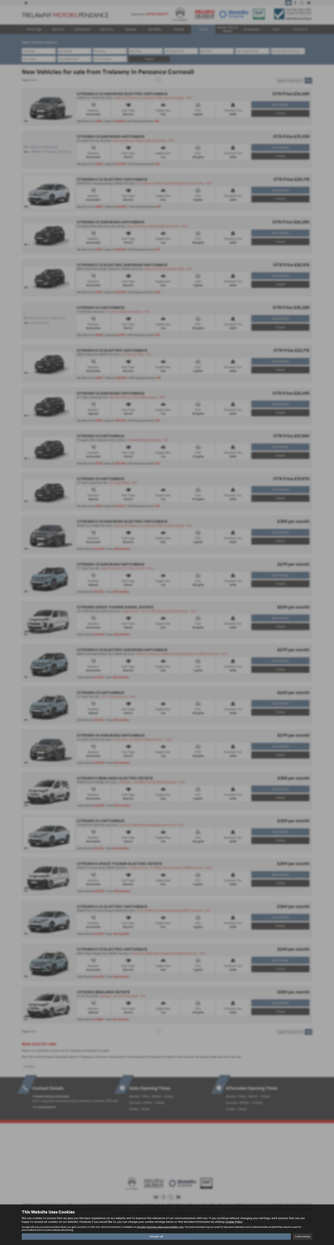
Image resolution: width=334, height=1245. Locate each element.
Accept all (156, 1236)
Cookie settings (302, 1236)
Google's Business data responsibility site (160, 1226)
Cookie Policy (233, 1221)
